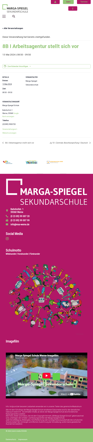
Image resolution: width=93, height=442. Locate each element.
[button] (4, 16)
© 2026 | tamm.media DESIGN (16, 431)
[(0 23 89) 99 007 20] (8, 216)
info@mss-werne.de (20, 224)
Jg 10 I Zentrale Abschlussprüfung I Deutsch (69, 143)
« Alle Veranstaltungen (12, 28)
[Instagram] (7, 238)
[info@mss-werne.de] (8, 224)
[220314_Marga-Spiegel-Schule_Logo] (15, 8)
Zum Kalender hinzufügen (18, 66)
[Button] (72, 8)
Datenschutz (11, 439)
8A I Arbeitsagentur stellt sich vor (19, 143)
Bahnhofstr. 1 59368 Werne (17, 210)
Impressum (22, 439)
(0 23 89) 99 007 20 (20, 216)
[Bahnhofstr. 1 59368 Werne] (8, 210)
